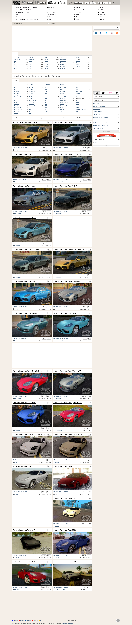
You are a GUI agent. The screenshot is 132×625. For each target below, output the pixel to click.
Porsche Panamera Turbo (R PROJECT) (67, 403)
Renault (78, 61)
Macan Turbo (79, 91)
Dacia (30, 61)
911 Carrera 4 (17, 105)
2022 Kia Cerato (97, 114)
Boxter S (62, 89)
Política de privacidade (67, 623)
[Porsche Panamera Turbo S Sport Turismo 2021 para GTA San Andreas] (72, 262)
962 (46, 100)
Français (29, 620)
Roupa (78, 17)
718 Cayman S (17, 97)
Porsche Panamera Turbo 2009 (64, 530)
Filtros (89, 54)
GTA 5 (46, 59)
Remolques (79, 12)
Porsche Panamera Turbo (22, 466)
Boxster (46, 111)
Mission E (78, 93)
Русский (16, 620)
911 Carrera (16, 104)
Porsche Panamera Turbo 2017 (24, 530)
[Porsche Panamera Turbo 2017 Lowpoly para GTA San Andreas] (72, 447)
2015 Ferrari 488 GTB (98, 128)
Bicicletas (52, 12)
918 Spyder (47, 84)
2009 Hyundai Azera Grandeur (100, 122)
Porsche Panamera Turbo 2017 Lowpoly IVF (29, 434)
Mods (101, 8)
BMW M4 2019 (97, 103)
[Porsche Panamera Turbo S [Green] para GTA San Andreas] (32, 262)
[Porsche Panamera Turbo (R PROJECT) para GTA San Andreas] (72, 416)
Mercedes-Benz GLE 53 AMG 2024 (102, 117)
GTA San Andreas (17, 147)
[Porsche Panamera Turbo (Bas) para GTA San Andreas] (32, 416)
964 (46, 102)
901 (14, 98)
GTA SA (46, 61)
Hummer (47, 64)
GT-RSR (78, 84)
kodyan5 (16, 494)
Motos (51, 10)
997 (46, 109)
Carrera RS (63, 97)
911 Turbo (31, 104)
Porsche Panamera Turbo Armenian (66, 498)
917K (30, 111)
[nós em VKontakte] (96, 32)
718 (14, 89)
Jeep (61, 57)
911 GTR (31, 93)
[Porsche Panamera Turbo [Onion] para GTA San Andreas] (32, 230)
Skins (77, 19)
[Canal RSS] (116, 32)
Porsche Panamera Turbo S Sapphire (66, 281)
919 (46, 86)
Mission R (78, 95)
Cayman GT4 (63, 105)
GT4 (77, 88)
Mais (106, 145)
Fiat (30, 66)
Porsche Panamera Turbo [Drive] (65, 186)
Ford (30, 68)
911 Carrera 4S (17, 107)
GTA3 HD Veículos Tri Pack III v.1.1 (26, 10)
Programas (103, 15)
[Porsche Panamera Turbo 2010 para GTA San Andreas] (32, 575)
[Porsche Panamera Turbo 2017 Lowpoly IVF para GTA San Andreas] (32, 447)
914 (30, 109)
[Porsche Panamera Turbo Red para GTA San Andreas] (72, 479)
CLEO (101, 10)
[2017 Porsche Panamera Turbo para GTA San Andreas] (72, 326)
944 (46, 97)
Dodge (31, 62)
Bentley (15, 66)
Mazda (62, 64)
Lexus (61, 62)
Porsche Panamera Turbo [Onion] (25, 218)
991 (46, 104)
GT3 (77, 86)
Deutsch (36, 620)
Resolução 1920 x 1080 (22, 12)
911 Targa (31, 102)
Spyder (77, 102)
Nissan (77, 57)
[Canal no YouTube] (111, 32)
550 (14, 88)
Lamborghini (63, 59)
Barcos (78, 8)
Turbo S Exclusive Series (82, 109)
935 (46, 95)
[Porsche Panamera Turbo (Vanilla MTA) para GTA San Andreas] (72, 384)
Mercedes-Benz (64, 66)
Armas (78, 15)
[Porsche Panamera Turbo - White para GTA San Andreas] (32, 167)
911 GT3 (31, 88)
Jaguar (46, 68)
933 (46, 93)
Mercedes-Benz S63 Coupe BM (101, 120)
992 (46, 105)
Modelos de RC (80, 10)
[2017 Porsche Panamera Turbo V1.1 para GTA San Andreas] (32, 135)
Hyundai (47, 66)
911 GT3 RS (32, 91)
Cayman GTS (63, 107)
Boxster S (62, 84)
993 (46, 107)
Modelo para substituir (34, 54)
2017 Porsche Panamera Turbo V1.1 (26, 122)
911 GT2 (31, 84)
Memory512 (19, 17)
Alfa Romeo (16, 57)
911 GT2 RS (32, 86)
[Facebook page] (101, 32)
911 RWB (31, 98)
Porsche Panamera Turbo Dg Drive (25, 313)
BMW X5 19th (96, 109)
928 (46, 89)
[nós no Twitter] (106, 32)
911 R (30, 97)
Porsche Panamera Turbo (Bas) (24, 403)
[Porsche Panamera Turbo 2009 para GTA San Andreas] (72, 543)
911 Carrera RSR (18, 109)
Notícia (102, 19)
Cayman (62, 104)
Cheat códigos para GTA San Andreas (26, 8)
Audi (15, 61)
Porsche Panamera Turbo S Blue (24, 281)
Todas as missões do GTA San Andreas (27, 19)
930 (46, 91)
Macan (77, 89)
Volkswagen (79, 66)
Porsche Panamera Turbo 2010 (24, 562)
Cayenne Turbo (64, 100)
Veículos (51, 8)
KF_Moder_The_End (60, 589)
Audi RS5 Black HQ (98, 111)
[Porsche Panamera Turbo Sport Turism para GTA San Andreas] (72, 167)
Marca (15, 54)
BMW (15, 62)
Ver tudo (52, 71)
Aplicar (79, 118)
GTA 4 (46, 57)
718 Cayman (17, 93)
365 (14, 86)
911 (14, 100)
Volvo (77, 68)
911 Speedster (32, 100)
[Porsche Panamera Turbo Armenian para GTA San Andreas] (72, 511)
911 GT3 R (31, 89)
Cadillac (31, 57)
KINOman (16, 589)
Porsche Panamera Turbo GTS (64, 122)
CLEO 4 (18, 15)
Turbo (77, 107)
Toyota (77, 64)
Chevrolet (31, 59)
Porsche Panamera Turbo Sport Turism (67, 154)
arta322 (57, 526)
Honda (46, 62)
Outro (77, 111)
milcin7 (96, 142)
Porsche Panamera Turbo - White (25, 154)
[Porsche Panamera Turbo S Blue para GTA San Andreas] (32, 294)
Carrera (62, 93)
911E (30, 107)
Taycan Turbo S (79, 105)
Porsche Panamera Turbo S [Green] (26, 249)
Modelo (15, 80)
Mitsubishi (62, 68)
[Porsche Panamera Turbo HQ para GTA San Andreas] (32, 479)
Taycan (77, 104)
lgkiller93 (16, 462)
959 (46, 98)
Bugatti (15, 68)
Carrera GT (63, 95)
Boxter (61, 86)
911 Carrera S (17, 111)
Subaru (77, 62)
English (22, 620)
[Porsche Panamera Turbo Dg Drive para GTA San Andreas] (32, 326)
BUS (15, 64)
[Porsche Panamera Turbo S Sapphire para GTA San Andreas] (72, 294)
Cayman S (62, 109)
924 (46, 88)
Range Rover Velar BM (99, 106)
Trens (50, 19)
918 (30, 113)
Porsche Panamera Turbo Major (24, 186)
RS (76, 100)
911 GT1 (16, 113)
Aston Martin (17, 59)
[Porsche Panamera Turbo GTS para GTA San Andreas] (72, 135)
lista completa (106, 131)
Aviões (51, 17)
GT (61, 111)
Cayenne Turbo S (64, 102)
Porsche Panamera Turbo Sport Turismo (27, 371)
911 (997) (16, 102)
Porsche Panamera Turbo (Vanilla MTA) (67, 371)
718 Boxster (16, 91)
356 (14, 84)
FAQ (101, 17)
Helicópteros (52, 15)
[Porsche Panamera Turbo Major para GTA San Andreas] (32, 199)
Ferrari (30, 64)
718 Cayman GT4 (18, 95)
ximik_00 (57, 494)
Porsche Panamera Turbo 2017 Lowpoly (67, 434)
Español (42, 620)
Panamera (78, 97)
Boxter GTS (63, 88)
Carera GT (62, 91)
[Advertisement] (52, 38)
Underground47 (18, 150)
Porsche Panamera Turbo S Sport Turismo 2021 (70, 249)
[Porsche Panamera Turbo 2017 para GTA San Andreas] (32, 543)
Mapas (102, 12)
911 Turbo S (32, 105)
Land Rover (63, 61)
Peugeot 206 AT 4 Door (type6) (100, 125)
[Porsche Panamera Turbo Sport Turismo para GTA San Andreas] (32, 384)
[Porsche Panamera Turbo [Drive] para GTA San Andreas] (72, 199)
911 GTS (31, 95)
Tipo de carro (23, 54)
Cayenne (62, 98)
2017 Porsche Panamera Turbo (64, 313)
